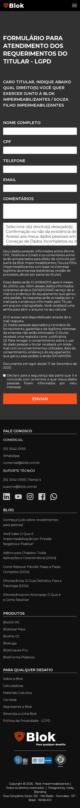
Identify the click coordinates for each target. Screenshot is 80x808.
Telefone (14, 160)
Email (9, 179)
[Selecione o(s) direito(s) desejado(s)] (40, 226)
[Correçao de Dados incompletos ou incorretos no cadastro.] (40, 241)
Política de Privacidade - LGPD (26, 721)
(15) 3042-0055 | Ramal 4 (22, 480)
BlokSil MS (11, 622)
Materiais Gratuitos (17, 693)
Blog (8, 510)
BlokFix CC (11, 636)
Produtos (14, 613)
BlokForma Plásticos (19, 657)
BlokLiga (10, 643)
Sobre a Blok (13, 679)
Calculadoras (13, 686)
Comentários (18, 198)
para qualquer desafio (28, 670)
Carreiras (10, 700)
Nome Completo (22, 122)
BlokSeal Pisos (14, 629)
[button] (75, 5)
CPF (7, 141)
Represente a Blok (17, 707)
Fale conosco (17, 431)
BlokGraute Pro (15, 650)
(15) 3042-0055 (14, 449)
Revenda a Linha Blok (20, 714)
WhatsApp (11, 456)
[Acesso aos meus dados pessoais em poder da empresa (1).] (40, 236)
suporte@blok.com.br (20, 487)
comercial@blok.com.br (21, 463)
